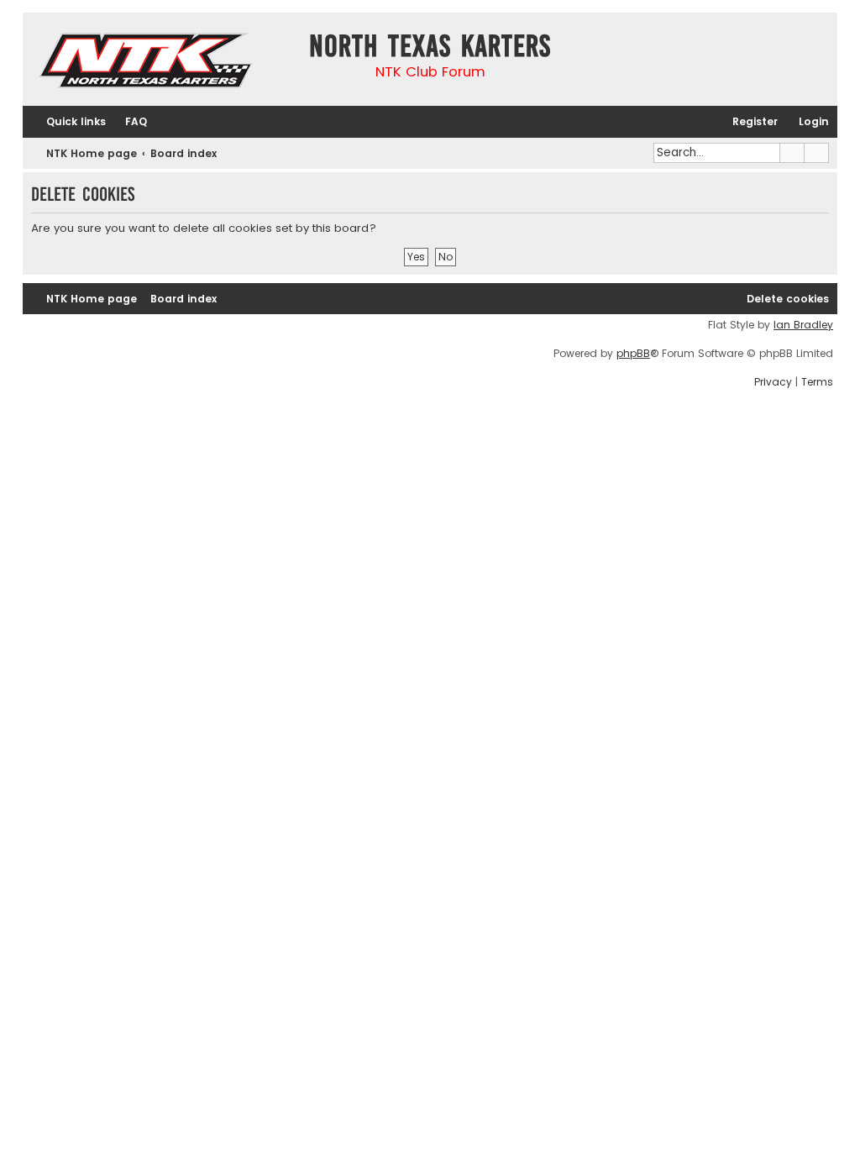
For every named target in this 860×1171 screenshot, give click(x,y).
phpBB (633, 353)
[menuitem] (128, 122)
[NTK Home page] (147, 63)
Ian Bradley (803, 325)
